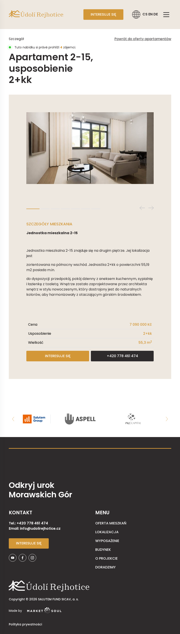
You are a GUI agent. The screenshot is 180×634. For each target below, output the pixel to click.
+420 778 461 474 (122, 355)
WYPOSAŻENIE (107, 540)
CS (145, 14)
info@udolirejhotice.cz (40, 528)
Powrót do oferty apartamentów (142, 38)
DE (155, 14)
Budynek (103, 549)
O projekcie (106, 558)
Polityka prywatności (25, 624)
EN (150, 14)
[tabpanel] (90, 148)
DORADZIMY (105, 567)
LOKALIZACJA (107, 532)
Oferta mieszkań (110, 523)
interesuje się (103, 14)
